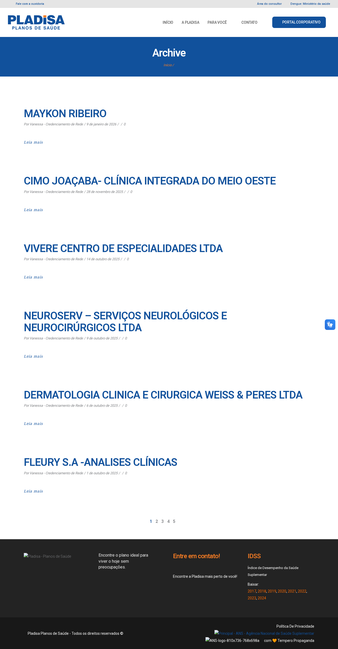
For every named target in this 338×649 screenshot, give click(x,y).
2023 (252, 598)
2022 (302, 591)
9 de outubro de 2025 (102, 338)
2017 (252, 591)
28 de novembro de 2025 (104, 192)
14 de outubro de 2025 (102, 259)
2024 (262, 598)
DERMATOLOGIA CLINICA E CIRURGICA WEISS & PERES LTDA (163, 395)
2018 (262, 591)
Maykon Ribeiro (65, 113)
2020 (282, 591)
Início (167, 65)
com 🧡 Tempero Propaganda (289, 640)
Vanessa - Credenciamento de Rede (56, 124)
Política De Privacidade (295, 626)
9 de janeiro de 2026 (101, 124)
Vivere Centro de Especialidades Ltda (123, 248)
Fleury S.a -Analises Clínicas (100, 462)
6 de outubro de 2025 (102, 406)
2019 (272, 591)
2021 (292, 591)
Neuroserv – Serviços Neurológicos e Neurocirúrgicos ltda (125, 322)
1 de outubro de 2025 (102, 473)
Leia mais (33, 142)
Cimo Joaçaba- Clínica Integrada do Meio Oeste (150, 181)
